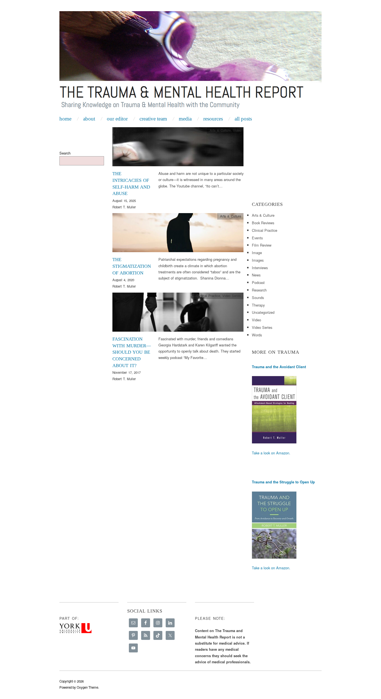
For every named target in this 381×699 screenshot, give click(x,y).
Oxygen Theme (87, 687)
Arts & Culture (220, 130)
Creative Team (153, 118)
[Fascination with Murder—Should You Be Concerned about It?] (177, 313)
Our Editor (117, 118)
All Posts (243, 118)
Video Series (231, 295)
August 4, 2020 (123, 280)
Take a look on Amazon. (271, 452)
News (256, 275)
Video (237, 130)
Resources (213, 118)
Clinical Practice (208, 295)
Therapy (258, 305)
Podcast (258, 282)
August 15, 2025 (124, 200)
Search (65, 153)
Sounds (258, 297)
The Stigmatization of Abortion (131, 266)
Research (259, 290)
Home (65, 118)
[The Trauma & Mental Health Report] (190, 62)
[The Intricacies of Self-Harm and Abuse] (177, 148)
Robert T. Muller (124, 207)
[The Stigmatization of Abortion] (177, 234)
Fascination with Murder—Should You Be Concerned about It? (131, 352)
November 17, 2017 (126, 372)
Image (257, 252)
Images (258, 260)
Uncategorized (263, 312)
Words (257, 335)
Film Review (261, 245)
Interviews (260, 267)
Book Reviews (263, 222)
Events (257, 237)
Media (185, 118)
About (89, 118)
